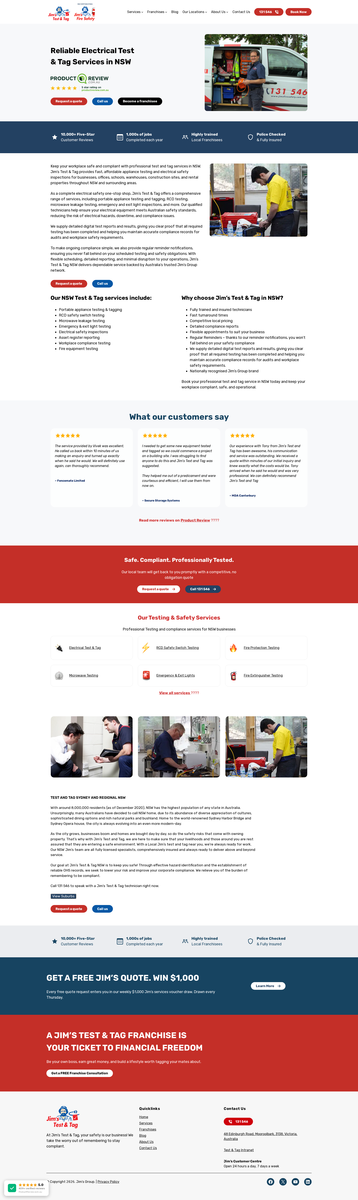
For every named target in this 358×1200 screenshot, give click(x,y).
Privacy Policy (108, 1182)
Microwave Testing (83, 675)
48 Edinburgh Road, (239, 1134)
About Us (146, 1142)
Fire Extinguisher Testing (263, 675)
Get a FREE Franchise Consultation (79, 1073)
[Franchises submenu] (166, 12)
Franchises (147, 1129)
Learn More (265, 986)
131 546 (265, 12)
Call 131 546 (200, 589)
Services (145, 1123)
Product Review (195, 520)
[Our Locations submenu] (206, 12)
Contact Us (148, 1148)
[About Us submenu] (227, 12)
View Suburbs (63, 896)
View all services (175, 693)
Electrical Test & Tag (85, 648)
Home (143, 1117)
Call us (102, 101)
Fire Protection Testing (261, 648)
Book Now (298, 12)
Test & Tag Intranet (239, 1150)
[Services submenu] (142, 12)
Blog (142, 1136)
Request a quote (69, 101)
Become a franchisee (140, 101)
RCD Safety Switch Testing (177, 648)
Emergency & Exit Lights (175, 675)
